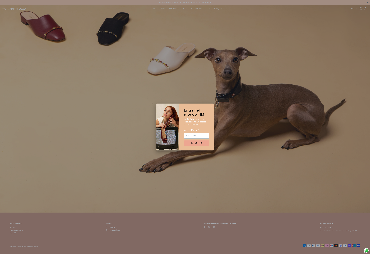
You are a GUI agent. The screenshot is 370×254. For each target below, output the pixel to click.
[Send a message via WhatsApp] (366, 250)
